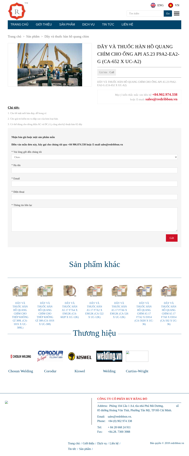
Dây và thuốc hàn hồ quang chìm (66, 36)
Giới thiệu (44, 24)
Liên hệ (127, 24)
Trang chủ (19, 24)
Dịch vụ (88, 24)
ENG (160, 5)
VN (177, 5)
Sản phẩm (67, 24)
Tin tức (108, 24)
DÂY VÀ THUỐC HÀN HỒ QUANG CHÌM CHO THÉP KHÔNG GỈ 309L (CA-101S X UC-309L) (20, 315)
